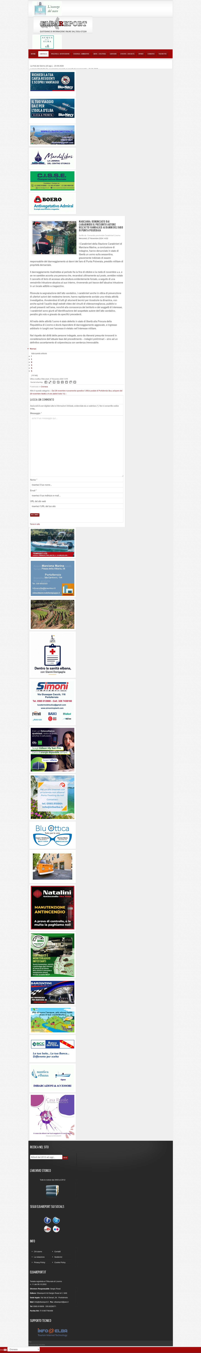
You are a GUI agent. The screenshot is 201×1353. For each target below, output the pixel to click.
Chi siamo (38, 1251)
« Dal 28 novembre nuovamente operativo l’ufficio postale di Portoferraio (79, 390)
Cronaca (44, 386)
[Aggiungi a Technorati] (62, 382)
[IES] (52, 749)
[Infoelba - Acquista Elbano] (52, 797)
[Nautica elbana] (52, 1077)
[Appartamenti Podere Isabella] (52, 1116)
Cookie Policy (59, 1262)
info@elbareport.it (41, 1302)
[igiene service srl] (52, 955)
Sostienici (58, 1257)
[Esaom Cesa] (52, 203)
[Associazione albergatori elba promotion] (52, 134)
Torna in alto (35, 524)
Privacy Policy (39, 1262)
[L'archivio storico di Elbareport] (52, 1190)
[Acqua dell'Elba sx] (47, 8)
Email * (33, 490)
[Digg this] (54, 382)
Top (30, 1341)
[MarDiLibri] (52, 158)
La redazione (39, 1257)
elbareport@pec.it (61, 1302)
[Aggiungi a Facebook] (45, 382)
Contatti (57, 1251)
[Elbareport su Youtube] (48, 1229)
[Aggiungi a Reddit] (66, 382)
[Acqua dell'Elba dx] (47, 41)
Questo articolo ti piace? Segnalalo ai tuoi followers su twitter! (74, 382)
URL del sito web (38, 501)
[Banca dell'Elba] (52, 1048)
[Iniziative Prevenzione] (52, 907)
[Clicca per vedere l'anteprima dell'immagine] (54, 237)
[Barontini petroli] (52, 992)
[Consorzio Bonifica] (52, 1020)
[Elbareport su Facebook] (48, 1220)
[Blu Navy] (52, 81)
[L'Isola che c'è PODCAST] (52, 654)
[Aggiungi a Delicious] (50, 382)
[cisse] (52, 180)
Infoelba (42, 1344)
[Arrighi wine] (52, 614)
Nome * (33, 479)
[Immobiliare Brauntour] (52, 578)
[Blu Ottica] (52, 834)
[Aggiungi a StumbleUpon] (58, 382)
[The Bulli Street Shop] (52, 866)
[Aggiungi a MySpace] (70, 382)
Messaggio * (36, 413)
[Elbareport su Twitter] (56, 1220)
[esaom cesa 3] (52, 542)
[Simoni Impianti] (52, 702)
